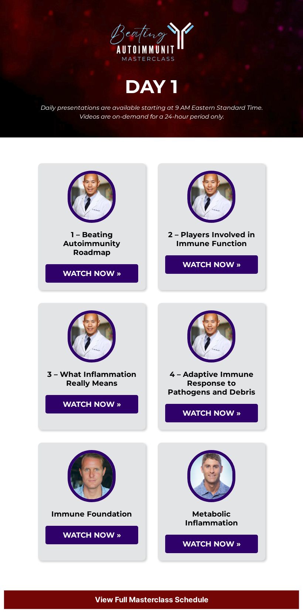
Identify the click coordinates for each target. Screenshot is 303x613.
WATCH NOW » (92, 273)
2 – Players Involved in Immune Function (211, 239)
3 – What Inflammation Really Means (91, 379)
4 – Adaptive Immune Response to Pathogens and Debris (211, 383)
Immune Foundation (91, 514)
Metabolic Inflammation (211, 518)
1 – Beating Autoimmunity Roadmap (91, 243)
